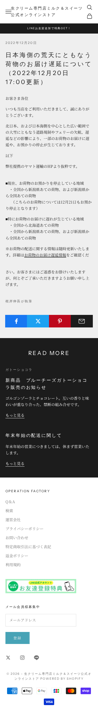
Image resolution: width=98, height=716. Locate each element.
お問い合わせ (16, 537)
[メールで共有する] (82, 321)
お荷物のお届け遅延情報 (45, 255)
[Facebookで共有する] (16, 321)
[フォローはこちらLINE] (36, 657)
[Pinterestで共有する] (60, 321)
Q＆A (10, 501)
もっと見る (14, 415)
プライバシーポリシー (24, 528)
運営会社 (13, 519)
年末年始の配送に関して (33, 435)
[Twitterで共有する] (38, 321)
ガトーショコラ (18, 370)
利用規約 (13, 564)
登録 (17, 637)
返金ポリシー (16, 555)
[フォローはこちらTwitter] (8, 657)
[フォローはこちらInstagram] (22, 657)
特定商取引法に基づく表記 (28, 546)
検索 (9, 510)
